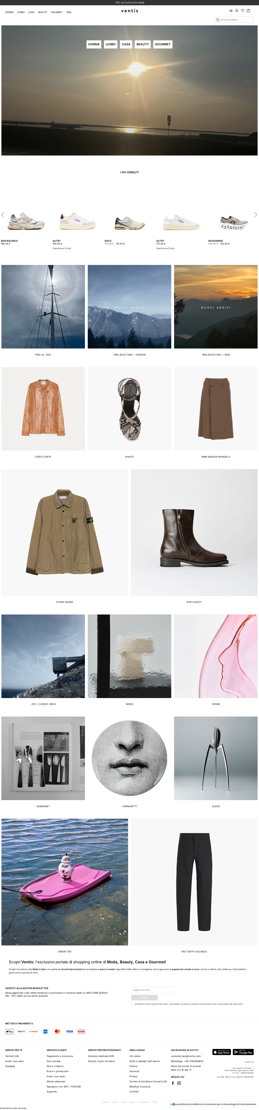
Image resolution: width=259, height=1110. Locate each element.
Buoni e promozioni (58, 1071)
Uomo (21, 12)
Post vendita (53, 1061)
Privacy (133, 1076)
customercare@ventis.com (186, 1056)
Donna (9, 12)
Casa (31, 12)
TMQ (68, 12)
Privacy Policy (162, 1004)
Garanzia (134, 1071)
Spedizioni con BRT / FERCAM (64, 1086)
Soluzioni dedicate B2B (101, 1056)
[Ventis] (129, 10)
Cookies (134, 1091)
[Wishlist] (242, 10)
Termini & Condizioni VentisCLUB (148, 1081)
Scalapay (10, 1066)
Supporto (52, 1091)
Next (255, 213)
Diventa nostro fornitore (101, 1061)
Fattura (133, 1066)
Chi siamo (135, 1056)
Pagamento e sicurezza (60, 1056)
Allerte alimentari (56, 1081)
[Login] (236, 10)
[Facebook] (173, 1083)
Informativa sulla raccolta (13, 1108)
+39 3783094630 (194, 1061)
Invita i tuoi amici (14, 1061)
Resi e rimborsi (55, 1066)
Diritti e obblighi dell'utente (145, 1061)
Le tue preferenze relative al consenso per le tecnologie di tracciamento (213, 1104)
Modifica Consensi (140, 1086)
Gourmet (57, 12)
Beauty (42, 12)
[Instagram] (179, 1083)
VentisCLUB (12, 1056)
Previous (3, 213)
